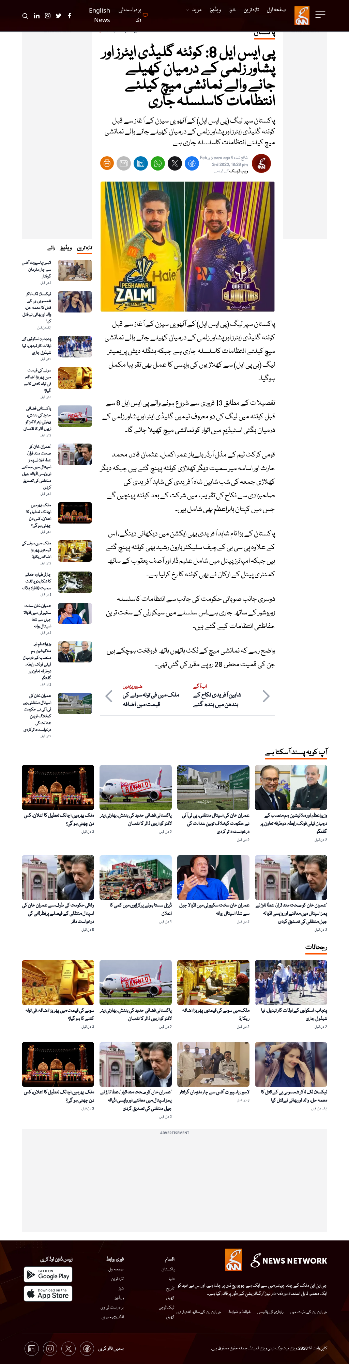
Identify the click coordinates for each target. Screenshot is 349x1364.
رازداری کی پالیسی (270, 1312)
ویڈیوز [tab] (66, 248)
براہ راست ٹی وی (112, 1307)
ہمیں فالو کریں (111, 1348)
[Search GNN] (25, 16)
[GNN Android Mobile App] (48, 1274)
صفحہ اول (116, 1269)
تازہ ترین (117, 1279)
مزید (196, 10)
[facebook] (192, 165)
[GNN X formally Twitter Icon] (58, 15)
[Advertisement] (305, 137)
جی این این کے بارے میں (308, 1312)
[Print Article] (107, 163)
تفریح (170, 1288)
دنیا (171, 1279)
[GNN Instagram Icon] (47, 15)
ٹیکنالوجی (166, 1307)
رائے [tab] (51, 248)
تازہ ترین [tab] (84, 248)
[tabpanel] (57, 499)
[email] (124, 165)
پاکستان (168, 1269)
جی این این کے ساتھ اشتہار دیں (198, 1312)
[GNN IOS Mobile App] (48, 1293)
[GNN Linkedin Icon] (37, 15)
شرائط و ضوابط (239, 1312)
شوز (121, 1288)
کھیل (170, 1298)
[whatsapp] (158, 165)
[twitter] (175, 165)
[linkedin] (141, 165)
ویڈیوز (119, 1298)
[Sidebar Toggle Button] (321, 14)
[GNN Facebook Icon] (69, 15)
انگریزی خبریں (113, 1317)
